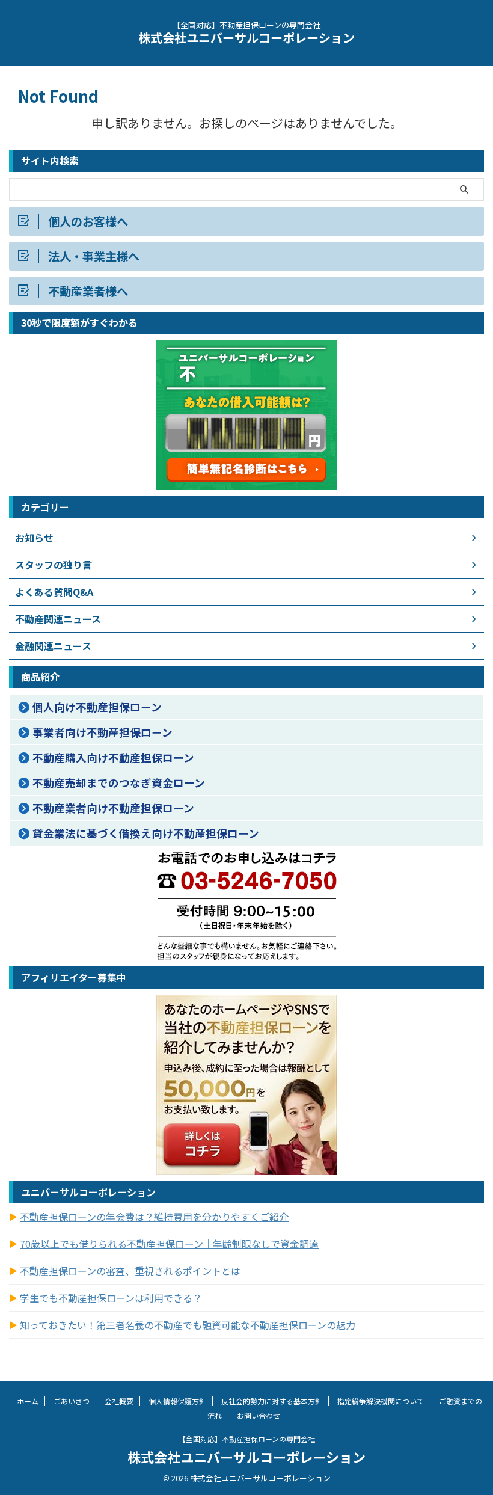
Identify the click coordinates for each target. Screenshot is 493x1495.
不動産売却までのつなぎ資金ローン (118, 782)
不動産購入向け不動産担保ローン (113, 757)
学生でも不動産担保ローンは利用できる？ (111, 1298)
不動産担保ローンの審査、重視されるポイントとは (130, 1270)
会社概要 (119, 1401)
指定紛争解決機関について (380, 1401)
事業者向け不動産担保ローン (102, 732)
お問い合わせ (258, 1415)
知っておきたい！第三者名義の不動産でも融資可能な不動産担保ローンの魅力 (187, 1325)
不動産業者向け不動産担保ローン (113, 807)
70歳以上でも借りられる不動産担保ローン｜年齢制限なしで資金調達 (169, 1243)
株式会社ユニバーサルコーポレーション (246, 37)
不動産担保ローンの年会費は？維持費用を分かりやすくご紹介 (154, 1216)
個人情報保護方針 (177, 1401)
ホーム (27, 1401)
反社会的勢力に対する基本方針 (271, 1401)
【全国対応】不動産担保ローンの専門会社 (247, 1439)
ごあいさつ (72, 1401)
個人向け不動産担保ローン (97, 706)
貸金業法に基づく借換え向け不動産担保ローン (145, 833)
